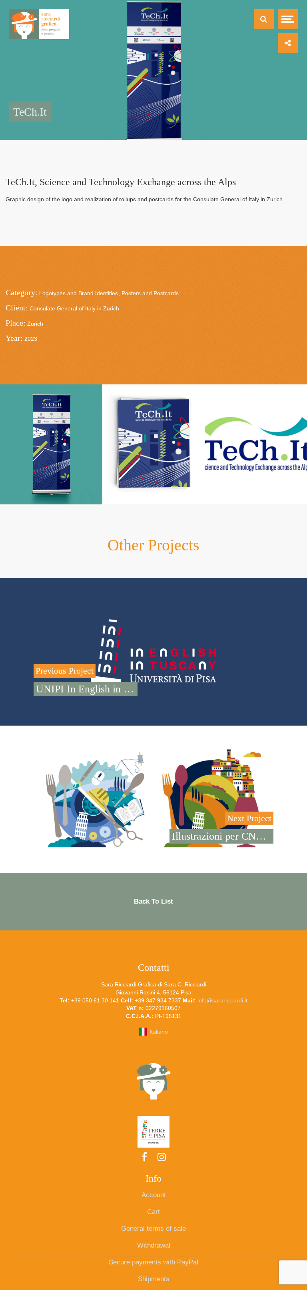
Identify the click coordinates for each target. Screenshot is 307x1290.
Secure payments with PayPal (153, 1262)
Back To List (153, 901)
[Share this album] (288, 43)
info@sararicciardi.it (222, 1000)
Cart (153, 1212)
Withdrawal (153, 1245)
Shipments (153, 1279)
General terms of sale (153, 1228)
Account (154, 1195)
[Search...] (264, 19)
